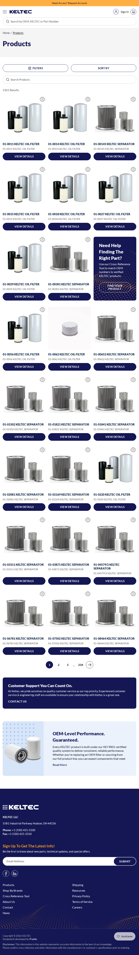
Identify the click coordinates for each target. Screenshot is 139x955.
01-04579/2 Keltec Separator (107, 566)
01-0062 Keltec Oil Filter (66, 354)
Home (6, 32)
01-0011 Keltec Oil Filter (21, 144)
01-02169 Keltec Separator (68, 494)
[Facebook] (6, 873)
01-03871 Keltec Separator (68, 564)
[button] (5, 12)
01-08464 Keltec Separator (114, 638)
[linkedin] (14, 873)
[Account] (116, 12)
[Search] (6, 80)
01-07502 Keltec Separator (68, 638)
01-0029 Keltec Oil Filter (21, 284)
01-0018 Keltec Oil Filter (66, 214)
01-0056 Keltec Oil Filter (21, 354)
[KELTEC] (21, 12)
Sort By (103, 68)
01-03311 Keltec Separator (23, 564)
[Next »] (89, 664)
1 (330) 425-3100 (24, 830)
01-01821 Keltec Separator (68, 424)
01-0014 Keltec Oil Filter (66, 144)
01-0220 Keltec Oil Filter (112, 494)
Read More (60, 764)
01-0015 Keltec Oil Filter (21, 214)
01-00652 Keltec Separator (114, 354)
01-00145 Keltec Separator (114, 144)
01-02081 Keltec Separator (23, 494)
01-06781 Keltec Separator (23, 638)
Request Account (77, 2)
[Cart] (133, 12)
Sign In (125, 11)
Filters (38, 68)
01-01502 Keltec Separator (23, 424)
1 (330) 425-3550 (21, 833)
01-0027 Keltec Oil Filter (112, 214)
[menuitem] (116, 12)
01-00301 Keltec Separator (68, 284)
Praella (33, 939)
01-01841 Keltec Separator (114, 424)
